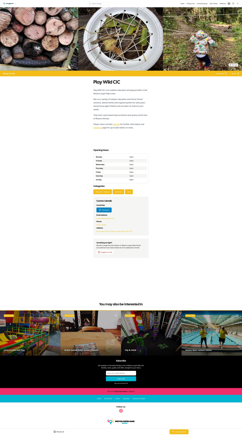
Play (129, 192)
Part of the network (121, 391)
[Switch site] (15, 3)
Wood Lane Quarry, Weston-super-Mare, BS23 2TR (114, 231)
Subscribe (121, 379)
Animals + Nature (103, 192)
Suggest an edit (106, 252)
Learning (118, 192)
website (116, 124)
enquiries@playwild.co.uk (105, 218)
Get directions (180, 432)
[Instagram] (121, 411)
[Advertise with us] (238, 3)
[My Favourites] (233, 3)
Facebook (97, 127)
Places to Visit (9, 73)
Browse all (60, 432)
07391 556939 (101, 225)
